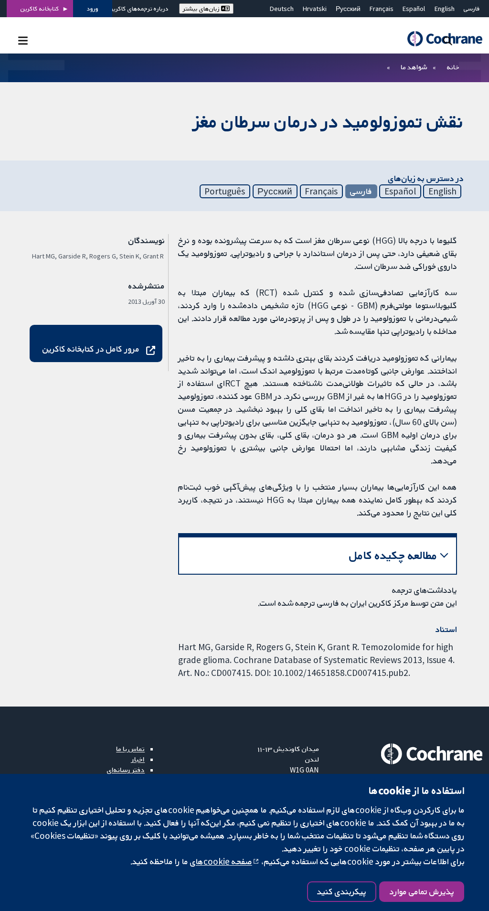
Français (381, 8)
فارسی (472, 8)
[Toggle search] (447, 40)
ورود (92, 8)
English (445, 8)
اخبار (138, 759)
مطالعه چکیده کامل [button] (393, 555)
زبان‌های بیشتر (202, 8)
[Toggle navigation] (22, 40)
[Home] (440, 39)
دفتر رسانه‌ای (126, 769)
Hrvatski (315, 8)
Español (414, 8)
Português (224, 191)
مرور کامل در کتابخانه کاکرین (91, 348)
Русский (348, 8)
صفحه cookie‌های (221, 861)
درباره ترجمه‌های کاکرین (139, 8)
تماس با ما (130, 748)
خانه (453, 67)
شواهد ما (414, 67)
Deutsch (282, 8)
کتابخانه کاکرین (40, 8)
